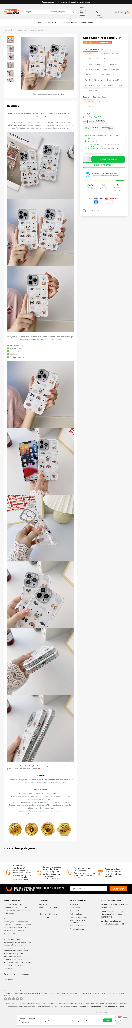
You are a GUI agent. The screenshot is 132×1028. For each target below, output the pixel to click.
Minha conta (83, 14)
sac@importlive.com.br (116, 911)
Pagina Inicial (44, 904)
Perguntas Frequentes (47, 917)
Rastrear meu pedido (68, 22)
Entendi (108, 1020)
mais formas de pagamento (98, 123)
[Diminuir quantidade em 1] (89, 160)
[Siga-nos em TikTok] (21, 998)
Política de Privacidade (78, 926)
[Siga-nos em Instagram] (9, 998)
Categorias (49, 22)
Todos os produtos (21, 30)
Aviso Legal (74, 904)
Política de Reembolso (78, 917)
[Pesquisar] (73, 12)
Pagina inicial (8, 30)
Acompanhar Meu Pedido (49, 908)
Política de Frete (76, 914)
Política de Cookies (77, 911)
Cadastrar (118, 888)
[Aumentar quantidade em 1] (89, 158)
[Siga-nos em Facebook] (5, 998)
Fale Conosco (75, 908)
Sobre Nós (43, 911)
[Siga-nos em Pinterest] (13, 998)
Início (38, 22)
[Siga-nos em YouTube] (17, 998)
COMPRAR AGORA (109, 159)
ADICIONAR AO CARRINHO (104, 165)
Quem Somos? (87, 22)
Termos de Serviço (77, 929)
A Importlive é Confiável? (48, 914)
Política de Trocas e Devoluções (77, 921)
